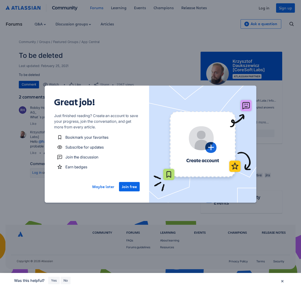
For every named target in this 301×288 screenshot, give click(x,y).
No (65, 280)
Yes (54, 280)
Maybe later (103, 186)
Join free (129, 186)
